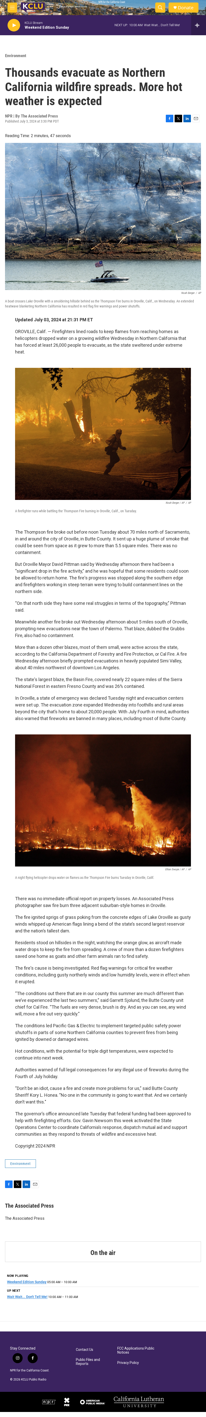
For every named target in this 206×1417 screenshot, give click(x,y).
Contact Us (84, 1350)
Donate (185, 7)
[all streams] (198, 25)
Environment (15, 55)
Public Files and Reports (88, 1362)
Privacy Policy (128, 1363)
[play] (14, 25)
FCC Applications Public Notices (135, 1350)
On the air (103, 1252)
